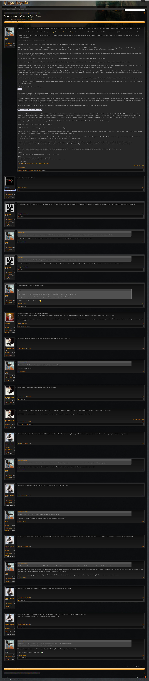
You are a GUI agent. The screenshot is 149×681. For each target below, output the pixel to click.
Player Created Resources (15, 19)
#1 (143, 167)
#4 (143, 242)
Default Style (6, 677)
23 (14, 447)
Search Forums (7, 9)
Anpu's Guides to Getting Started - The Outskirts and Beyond (33, 163)
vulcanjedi (8, 214)
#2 (143, 187)
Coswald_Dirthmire (27, 170)
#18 (143, 597)
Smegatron (20, 170)
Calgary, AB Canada (10, 453)
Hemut (13, 46)
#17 (143, 577)
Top (143, 677)
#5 (143, 267)
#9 (143, 371)
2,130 (13, 352)
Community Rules (15, 7)
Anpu (27, 19)
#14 (143, 495)
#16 (143, 546)
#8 (143, 348)
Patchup (7, 323)
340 (14, 218)
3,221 (13, 193)
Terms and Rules (143, 679)
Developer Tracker (23, 9)
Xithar (33, 170)
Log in (143, 1)
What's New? (14, 9)
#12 (143, 443)
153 (14, 45)
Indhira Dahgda (9, 444)
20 (14, 330)
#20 (143, 655)
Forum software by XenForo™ (14, 679)
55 (14, 221)
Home (6, 7)
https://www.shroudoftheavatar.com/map (62, 32)
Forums (23, 7)
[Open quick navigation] (144, 13)
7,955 (13, 42)
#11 (143, 421)
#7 (143, 323)
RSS (145, 677)
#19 (143, 624)
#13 (143, 470)
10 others (39, 170)
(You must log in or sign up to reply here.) (136, 666)
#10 (143, 396)
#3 (143, 213)
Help (29, 7)
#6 (143, 303)
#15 (143, 521)
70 (14, 327)
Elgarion (19, 187)
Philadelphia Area (11, 225)
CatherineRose (21, 424)
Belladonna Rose (9, 348)
